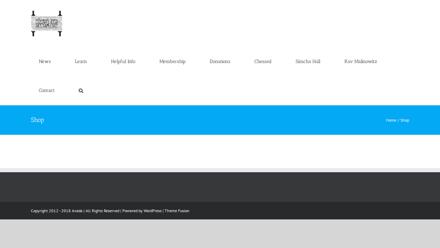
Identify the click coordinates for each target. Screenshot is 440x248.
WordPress (153, 210)
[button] (81, 90)
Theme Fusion (177, 210)
